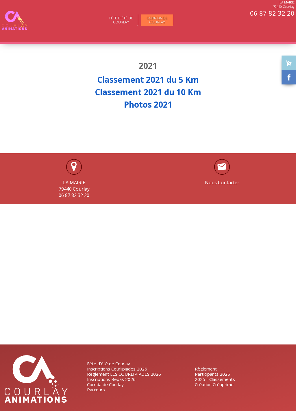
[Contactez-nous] (289, 63)
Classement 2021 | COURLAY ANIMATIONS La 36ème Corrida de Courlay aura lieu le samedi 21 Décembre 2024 (14, 20)
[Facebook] (289, 77)
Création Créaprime (214, 384)
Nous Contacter (222, 182)
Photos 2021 (148, 104)
